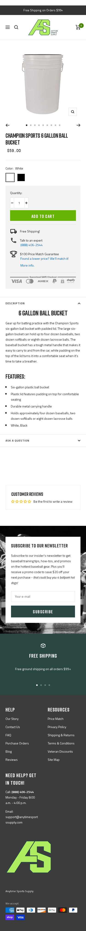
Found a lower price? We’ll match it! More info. (44, 262)
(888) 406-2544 (31, 244)
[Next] (78, 125)
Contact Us (13, 726)
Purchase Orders (17, 743)
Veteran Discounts (60, 751)
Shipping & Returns (61, 735)
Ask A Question (17, 440)
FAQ (8, 735)
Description (15, 303)
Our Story (12, 718)
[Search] (16, 27)
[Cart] (78, 27)
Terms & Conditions (61, 743)
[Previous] (7, 125)
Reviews (12, 759)
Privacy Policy (57, 726)
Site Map (54, 759)
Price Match (56, 718)
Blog (9, 751)
